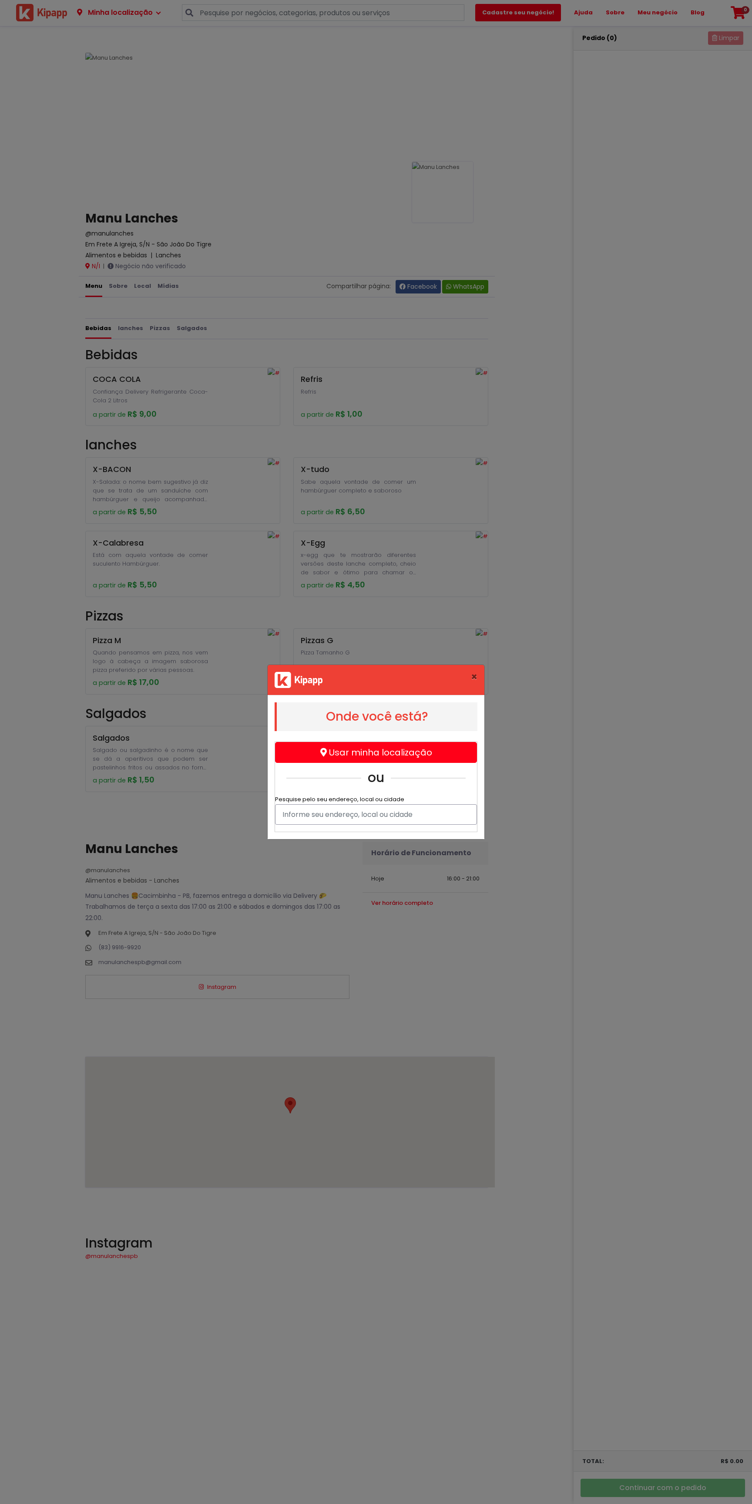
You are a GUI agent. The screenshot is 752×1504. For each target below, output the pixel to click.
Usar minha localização (379, 752)
